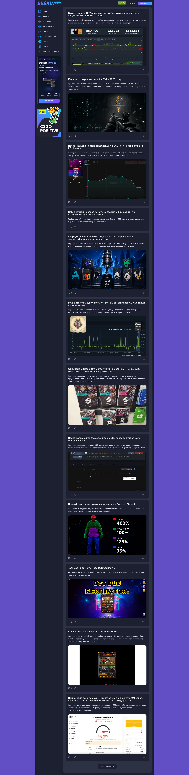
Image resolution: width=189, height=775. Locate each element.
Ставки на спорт (50, 36)
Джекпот (46, 16)
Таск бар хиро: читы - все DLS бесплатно (92, 567)
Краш (45, 11)
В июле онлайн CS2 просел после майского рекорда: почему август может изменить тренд (103, 14)
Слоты (45, 46)
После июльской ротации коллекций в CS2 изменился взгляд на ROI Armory (106, 147)
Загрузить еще (107, 766)
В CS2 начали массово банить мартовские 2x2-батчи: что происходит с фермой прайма (101, 213)
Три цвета (47, 21)
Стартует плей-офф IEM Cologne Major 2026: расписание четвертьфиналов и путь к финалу (101, 237)
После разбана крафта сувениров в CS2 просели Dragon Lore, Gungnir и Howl (104, 439)
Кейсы (45, 31)
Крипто (46, 41)
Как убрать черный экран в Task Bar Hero (92, 631)
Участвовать (49, 100)
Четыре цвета (48, 26)
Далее (147, 770)
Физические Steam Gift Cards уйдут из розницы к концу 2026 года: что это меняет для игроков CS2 (104, 370)
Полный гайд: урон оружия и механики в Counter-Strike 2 (101, 504)
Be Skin (52, 3)
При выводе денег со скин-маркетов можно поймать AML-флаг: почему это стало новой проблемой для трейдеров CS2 (105, 699)
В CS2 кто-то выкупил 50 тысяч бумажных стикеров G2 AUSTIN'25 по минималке (106, 304)
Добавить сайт (145, 3)
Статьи (132, 3)
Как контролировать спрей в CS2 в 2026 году (94, 79)
